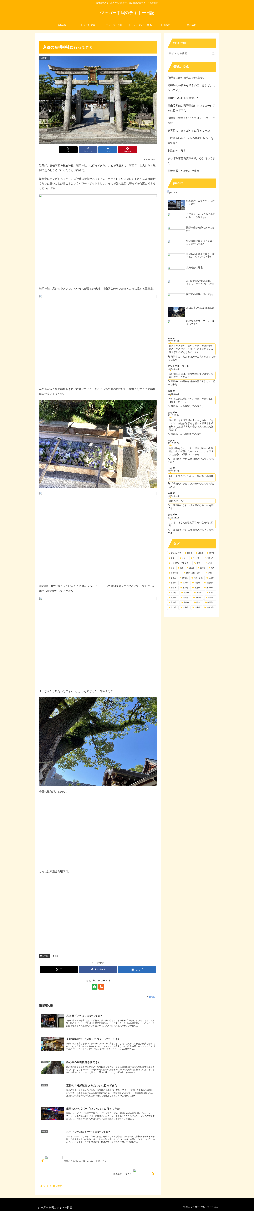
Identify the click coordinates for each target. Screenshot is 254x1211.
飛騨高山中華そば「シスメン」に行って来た (191, 120)
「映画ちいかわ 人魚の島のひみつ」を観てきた (190, 140)
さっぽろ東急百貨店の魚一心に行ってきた (191, 161)
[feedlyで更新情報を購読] (94, 987)
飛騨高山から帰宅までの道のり (186, 77)
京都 (56, 956)
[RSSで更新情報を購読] (101, 987)
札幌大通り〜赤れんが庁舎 (183, 170)
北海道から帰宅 (177, 150)
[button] (213, 53)
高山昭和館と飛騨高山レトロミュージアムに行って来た (191, 108)
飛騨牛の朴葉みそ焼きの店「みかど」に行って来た (191, 88)
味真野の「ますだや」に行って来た (189, 130)
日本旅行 (45, 956)
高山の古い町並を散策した (183, 97)
